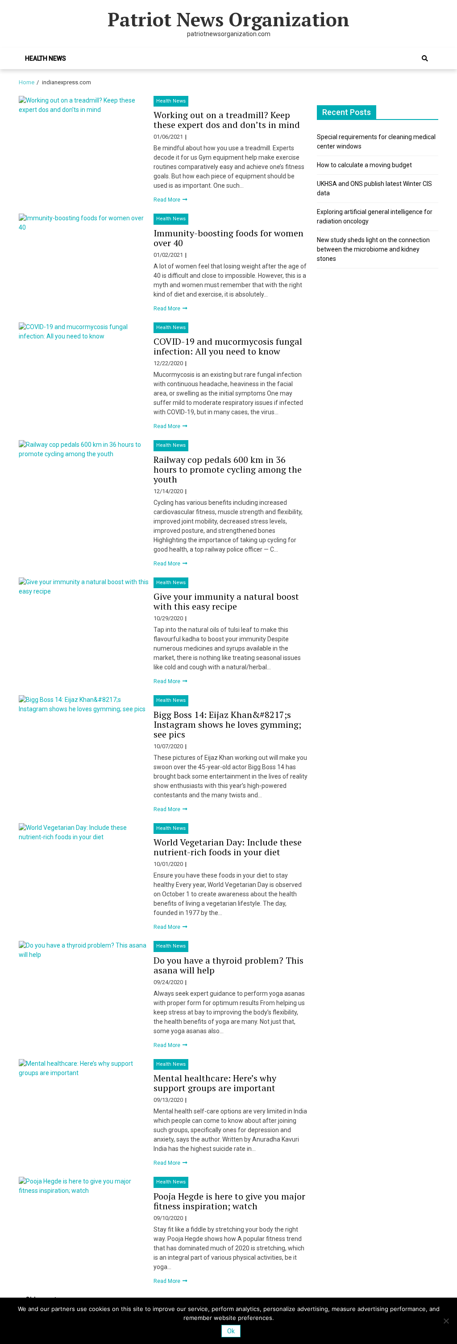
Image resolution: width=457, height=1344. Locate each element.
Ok (231, 1331)
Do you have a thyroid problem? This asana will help (228, 965)
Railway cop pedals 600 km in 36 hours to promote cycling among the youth (228, 469)
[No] (445, 1320)
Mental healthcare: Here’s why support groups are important (215, 1083)
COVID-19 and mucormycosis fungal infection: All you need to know (228, 346)
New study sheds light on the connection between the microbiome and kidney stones (373, 249)
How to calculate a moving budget (364, 165)
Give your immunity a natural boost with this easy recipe (226, 601)
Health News (45, 58)
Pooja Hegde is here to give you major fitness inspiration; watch (229, 1201)
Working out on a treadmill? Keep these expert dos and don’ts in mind (227, 120)
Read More (168, 200)
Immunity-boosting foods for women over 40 (228, 238)
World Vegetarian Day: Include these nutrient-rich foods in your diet (228, 847)
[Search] (424, 58)
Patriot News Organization (228, 19)
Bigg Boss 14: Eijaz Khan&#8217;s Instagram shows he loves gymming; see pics (227, 724)
